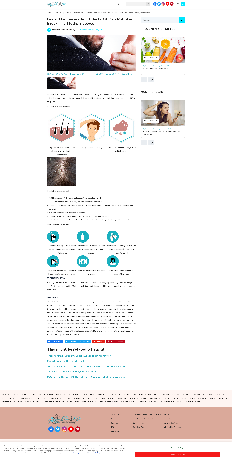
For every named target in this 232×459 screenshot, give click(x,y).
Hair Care (58, 13)
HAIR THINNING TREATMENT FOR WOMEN (110, 398)
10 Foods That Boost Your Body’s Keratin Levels (71, 371)
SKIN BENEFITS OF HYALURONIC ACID (49, 398)
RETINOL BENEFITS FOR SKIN (176, 398)
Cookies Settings (177, 448)
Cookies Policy (94, 453)
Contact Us (115, 431)
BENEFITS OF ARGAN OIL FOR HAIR (203, 398)
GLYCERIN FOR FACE (45, 395)
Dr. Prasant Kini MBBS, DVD (90, 29)
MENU (178, 4)
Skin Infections (138, 423)
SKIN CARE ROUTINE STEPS (119, 395)
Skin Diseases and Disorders (144, 419)
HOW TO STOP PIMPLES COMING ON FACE (146, 398)
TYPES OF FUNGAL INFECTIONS (144, 395)
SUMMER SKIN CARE (148, 402)
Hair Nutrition (168, 419)
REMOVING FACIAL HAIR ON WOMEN (58, 402)
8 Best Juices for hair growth (155, 68)
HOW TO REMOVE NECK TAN (86, 402)
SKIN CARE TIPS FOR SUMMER (170, 402)
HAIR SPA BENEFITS (27, 395)
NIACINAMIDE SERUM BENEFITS (68, 395)
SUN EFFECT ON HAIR (129, 402)
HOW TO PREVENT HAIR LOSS (30, 402)
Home (49, 13)
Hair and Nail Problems (75, 13)
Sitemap (114, 423)
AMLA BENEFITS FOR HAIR (170, 395)
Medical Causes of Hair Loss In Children (67, 361)
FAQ (113, 427)
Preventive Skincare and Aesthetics (147, 415)
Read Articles (151, 57)
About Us (115, 415)
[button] (144, 79)
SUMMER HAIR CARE (192, 402)
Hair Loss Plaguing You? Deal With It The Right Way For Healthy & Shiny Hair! (86, 366)
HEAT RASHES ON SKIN (109, 402)
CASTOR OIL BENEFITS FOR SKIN (78, 398)
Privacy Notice (78, 453)
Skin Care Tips (138, 427)
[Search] (148, 4)
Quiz (113, 419)
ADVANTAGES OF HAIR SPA (193, 395)
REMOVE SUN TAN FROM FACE (20, 398)
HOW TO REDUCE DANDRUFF (94, 395)
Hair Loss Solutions (170, 423)
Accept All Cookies (177, 454)
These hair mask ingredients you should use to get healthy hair (79, 355)
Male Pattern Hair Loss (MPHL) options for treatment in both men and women (86, 376)
